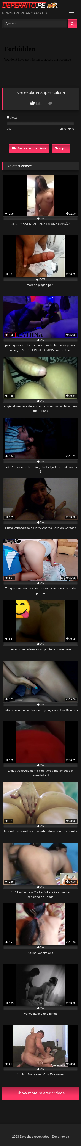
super (63, 148)
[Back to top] (67, 1133)
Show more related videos (40, 1093)
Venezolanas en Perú (31, 148)
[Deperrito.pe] (33, 6)
